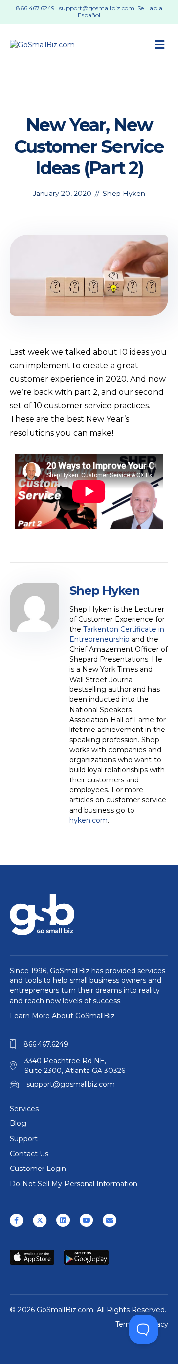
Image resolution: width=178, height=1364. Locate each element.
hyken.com (88, 820)
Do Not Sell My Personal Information (73, 1183)
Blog (18, 1123)
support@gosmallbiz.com (96, 8)
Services (24, 1108)
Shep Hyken (124, 193)
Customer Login (38, 1168)
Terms (125, 1324)
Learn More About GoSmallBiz (62, 1015)
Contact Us (29, 1153)
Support (24, 1138)
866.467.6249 (35, 8)
